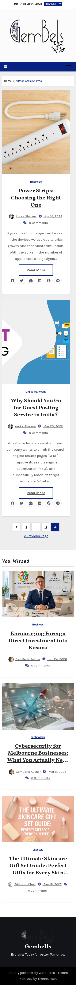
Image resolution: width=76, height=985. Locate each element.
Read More (36, 270)
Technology (38, 737)
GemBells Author (27, 659)
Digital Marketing (36, 391)
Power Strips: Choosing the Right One (36, 198)
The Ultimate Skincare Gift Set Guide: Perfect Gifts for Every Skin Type (38, 869)
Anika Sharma (26, 216)
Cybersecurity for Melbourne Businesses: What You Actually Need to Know (38, 756)
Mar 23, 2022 (53, 426)
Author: (29, 80)
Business (36, 182)
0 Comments (38, 223)
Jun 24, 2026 (57, 659)
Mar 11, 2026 (57, 772)
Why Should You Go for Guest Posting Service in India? (36, 408)
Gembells (38, 947)
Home (8, 80)
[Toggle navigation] (68, 66)
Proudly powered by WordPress (31, 973)
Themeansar (47, 979)
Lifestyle (38, 849)
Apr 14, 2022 (52, 216)
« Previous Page (36, 536)
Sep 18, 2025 (52, 884)
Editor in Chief (25, 884)
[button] (5, 66)
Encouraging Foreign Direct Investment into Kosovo (38, 641)
